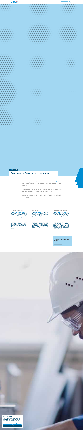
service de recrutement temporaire (19, 212)
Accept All (12, 425)
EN (71, 1)
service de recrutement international (61, 212)
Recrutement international (60, 210)
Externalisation (36, 210)
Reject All (17, 423)
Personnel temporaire (17, 210)
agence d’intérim (56, 182)
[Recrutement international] (71, 210)
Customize (8, 423)
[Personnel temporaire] (29, 210)
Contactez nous (58, 243)
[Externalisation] (50, 210)
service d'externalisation (38, 212)
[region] (12, 421)
